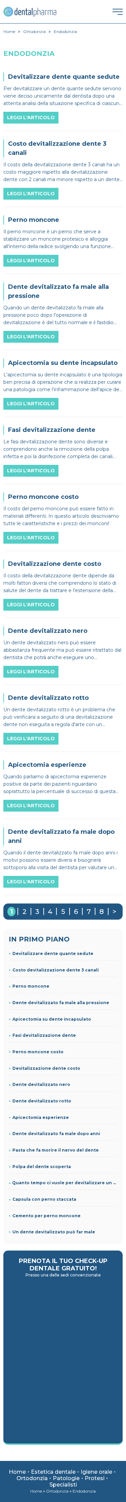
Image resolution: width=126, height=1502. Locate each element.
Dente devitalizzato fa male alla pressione (60, 1002)
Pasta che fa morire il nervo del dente (55, 1150)
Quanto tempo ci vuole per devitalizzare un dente (64, 1182)
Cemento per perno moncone (46, 1215)
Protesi (94, 1478)
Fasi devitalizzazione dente (44, 1035)
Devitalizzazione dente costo (46, 1068)
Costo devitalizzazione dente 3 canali (55, 969)
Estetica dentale (53, 1472)
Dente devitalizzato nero (41, 1084)
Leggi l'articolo (31, 117)
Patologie (66, 1478)
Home (17, 1472)
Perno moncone (30, 986)
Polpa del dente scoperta (41, 1166)
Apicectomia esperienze (40, 1117)
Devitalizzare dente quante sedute (52, 953)
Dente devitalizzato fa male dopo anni (56, 1133)
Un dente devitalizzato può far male (53, 1231)
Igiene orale (96, 1472)
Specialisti (63, 1484)
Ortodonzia (32, 1478)
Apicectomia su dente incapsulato (51, 1019)
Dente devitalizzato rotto (41, 1100)
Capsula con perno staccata (44, 1199)
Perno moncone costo (38, 1051)
